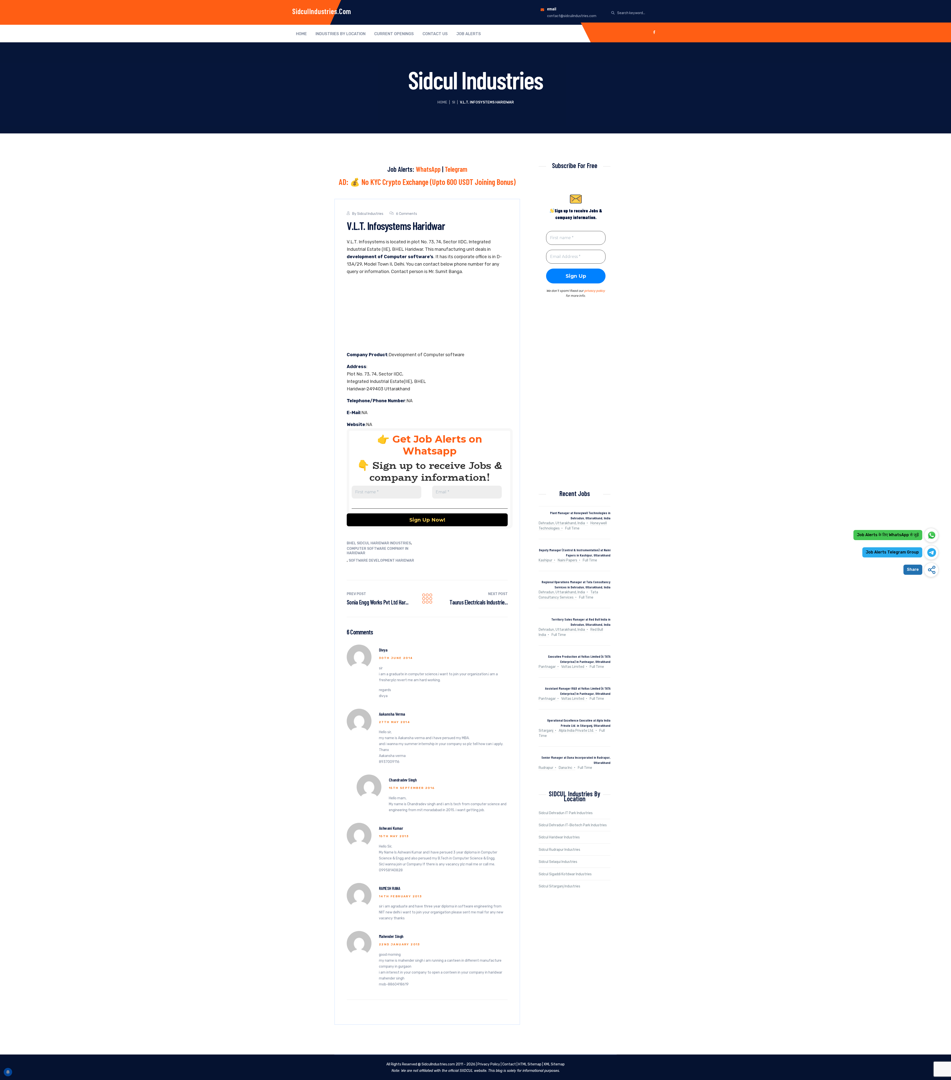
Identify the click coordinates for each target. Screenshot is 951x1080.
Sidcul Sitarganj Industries (559, 886)
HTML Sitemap (529, 1064)
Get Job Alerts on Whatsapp (437, 445)
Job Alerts (468, 34)
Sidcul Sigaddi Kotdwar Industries (565, 874)
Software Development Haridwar (381, 560)
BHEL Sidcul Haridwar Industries (379, 543)
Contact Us (435, 34)
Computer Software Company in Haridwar (377, 551)
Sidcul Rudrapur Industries (559, 849)
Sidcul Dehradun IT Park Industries (566, 813)
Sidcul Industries (370, 214)
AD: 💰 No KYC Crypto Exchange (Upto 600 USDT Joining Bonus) (427, 181)
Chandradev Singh (403, 779)
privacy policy (594, 291)
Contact (509, 1064)
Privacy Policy (488, 1064)
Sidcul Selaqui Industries (558, 861)
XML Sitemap (554, 1064)
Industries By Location (341, 34)
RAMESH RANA (389, 888)
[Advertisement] (427, 314)
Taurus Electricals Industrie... (478, 602)
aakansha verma (392, 714)
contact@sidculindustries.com (571, 16)
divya (383, 650)
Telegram (456, 169)
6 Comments (406, 214)
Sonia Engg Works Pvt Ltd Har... (378, 602)
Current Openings (394, 34)
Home (301, 34)
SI (453, 102)
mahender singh (391, 936)
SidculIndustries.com (321, 11)
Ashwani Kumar (391, 828)
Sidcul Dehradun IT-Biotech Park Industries (573, 825)
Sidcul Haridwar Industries (559, 837)
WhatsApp (428, 169)
